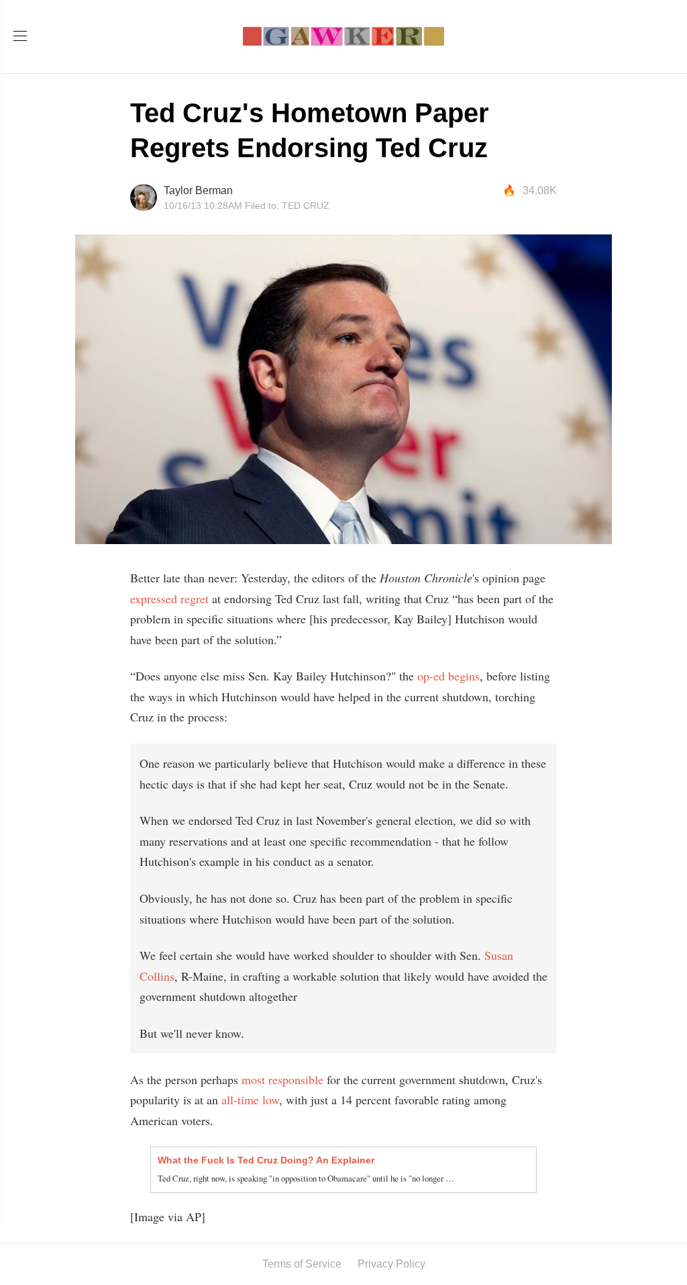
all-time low (250, 1100)
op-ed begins (448, 676)
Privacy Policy (391, 1264)
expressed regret (169, 598)
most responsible (282, 1079)
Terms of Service (301, 1264)
